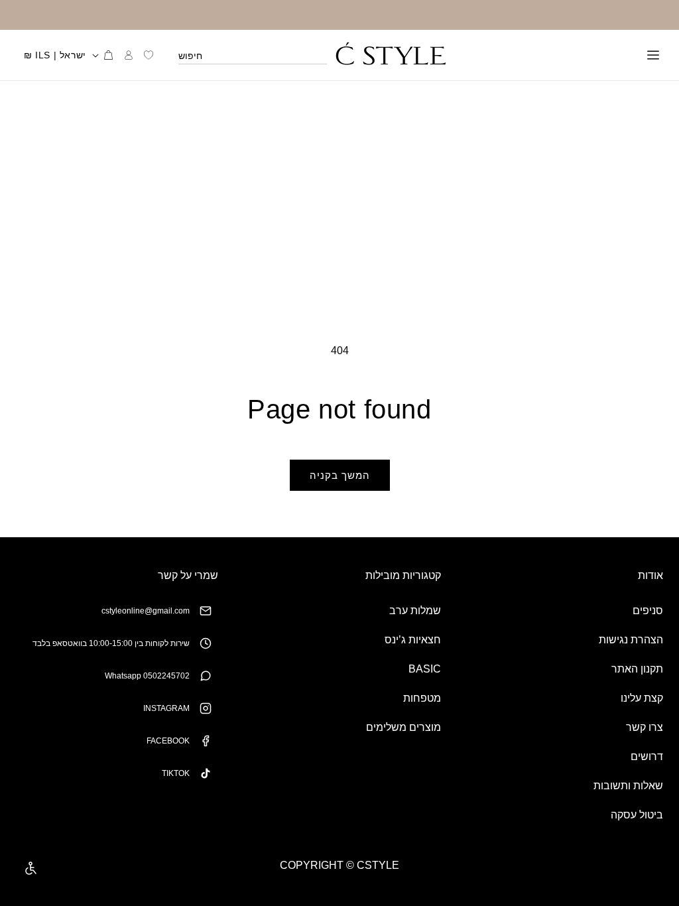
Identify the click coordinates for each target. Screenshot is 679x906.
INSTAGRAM (166, 708)
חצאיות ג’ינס (413, 639)
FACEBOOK (168, 740)
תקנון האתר (637, 669)
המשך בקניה (340, 475)
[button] (653, 55)
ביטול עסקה (637, 814)
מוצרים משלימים (403, 727)
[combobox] (252, 55)
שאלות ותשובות (628, 785)
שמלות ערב (415, 610)
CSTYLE (378, 865)
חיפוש (190, 55)
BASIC (424, 669)
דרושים (647, 756)
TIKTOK (176, 773)
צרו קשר (644, 727)
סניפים (648, 610)
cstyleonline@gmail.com (145, 610)
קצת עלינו (642, 698)
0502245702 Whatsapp (147, 675)
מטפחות (422, 698)
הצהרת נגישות (631, 639)
